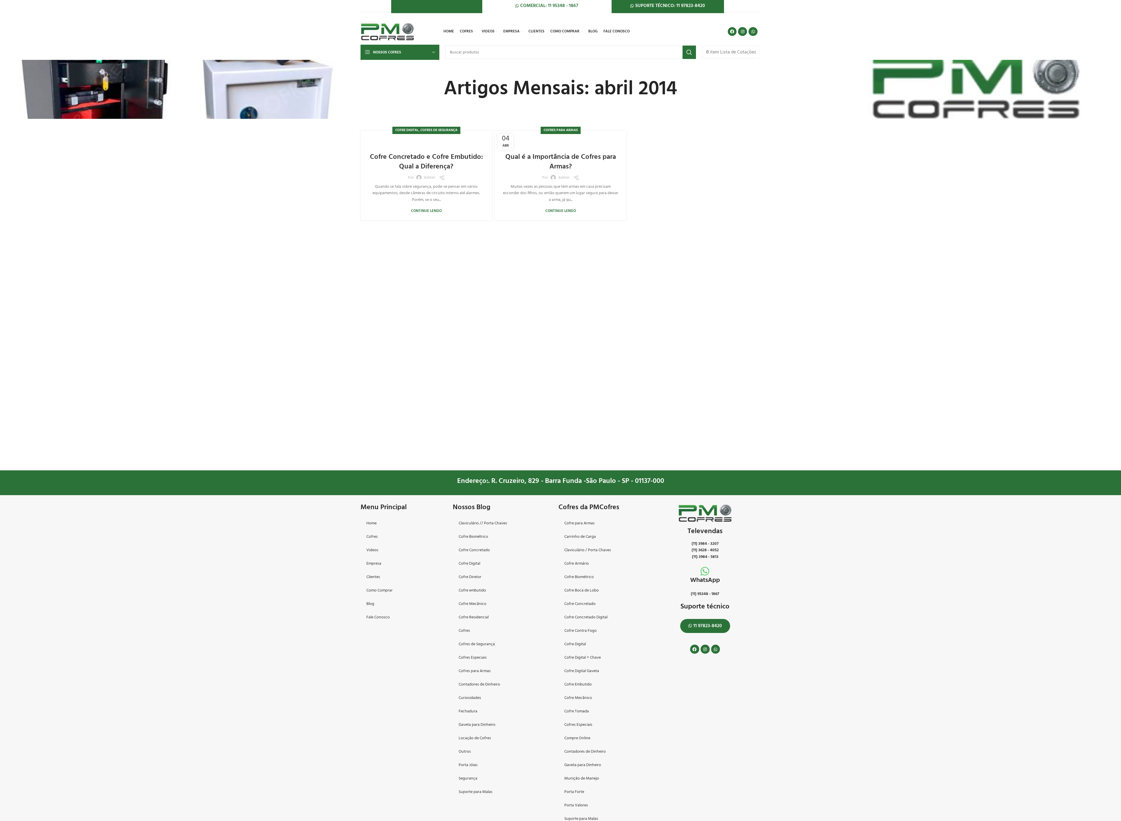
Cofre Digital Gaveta (581, 671)
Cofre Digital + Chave (582, 657)
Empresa (373, 563)
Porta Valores (576, 805)
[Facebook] (732, 31)
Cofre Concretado (474, 550)
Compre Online (577, 738)
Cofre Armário (576, 563)
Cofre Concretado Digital (586, 617)
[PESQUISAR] (689, 52)
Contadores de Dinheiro (479, 684)
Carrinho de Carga (580, 536)
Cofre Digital (407, 130)
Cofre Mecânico (472, 604)
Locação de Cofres (475, 738)
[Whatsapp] (753, 31)
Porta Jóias (468, 765)
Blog (370, 604)
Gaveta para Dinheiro (477, 724)
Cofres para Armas (561, 130)
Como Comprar (379, 590)
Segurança (468, 778)
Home (371, 523)
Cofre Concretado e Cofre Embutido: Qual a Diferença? (426, 162)
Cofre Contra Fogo (580, 630)
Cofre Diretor (470, 577)
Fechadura (468, 711)
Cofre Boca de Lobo (581, 590)
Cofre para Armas (579, 523)
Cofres (372, 536)
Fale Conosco (378, 617)
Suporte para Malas (475, 792)
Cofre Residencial (474, 617)
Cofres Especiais (473, 657)
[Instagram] (742, 31)
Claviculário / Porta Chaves (587, 550)
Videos (372, 550)
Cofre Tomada (576, 711)
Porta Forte (574, 792)
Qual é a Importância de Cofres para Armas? (560, 162)
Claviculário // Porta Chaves (483, 523)
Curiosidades (470, 698)
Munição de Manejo (581, 778)
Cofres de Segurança (438, 130)
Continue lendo (426, 211)
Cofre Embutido (578, 684)
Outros (465, 751)
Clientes (373, 577)
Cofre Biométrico (473, 536)
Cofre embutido (472, 590)
